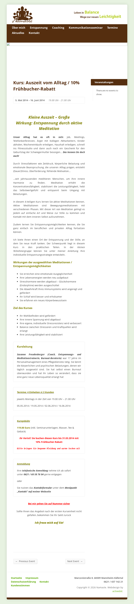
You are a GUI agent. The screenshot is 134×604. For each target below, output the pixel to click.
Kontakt (34, 33)
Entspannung (39, 27)
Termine (112, 27)
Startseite (16, 577)
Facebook (120, 39)
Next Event (75, 561)
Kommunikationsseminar (86, 27)
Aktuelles (18, 33)
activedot (117, 591)
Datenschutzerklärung (23, 581)
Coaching (58, 27)
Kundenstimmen (20, 585)
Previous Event (25, 561)
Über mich (18, 27)
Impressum (31, 577)
